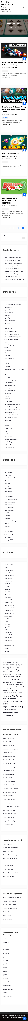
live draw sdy (11, 684)
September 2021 (9, 646)
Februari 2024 (8, 570)
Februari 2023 (8, 600)
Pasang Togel (8, 401)
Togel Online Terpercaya (10, 855)
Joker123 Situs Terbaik (9, 785)
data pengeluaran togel (11, 339)
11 (17, 228)
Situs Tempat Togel (8, 738)
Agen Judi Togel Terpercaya (8, 666)
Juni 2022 (7, 621)
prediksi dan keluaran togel (12, 404)
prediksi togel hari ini (10, 412)
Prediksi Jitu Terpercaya (10, 908)
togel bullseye (8, 442)
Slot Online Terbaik (8, 876)
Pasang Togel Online (9, 763)
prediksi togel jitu (20, 692)
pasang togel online (11, 690)
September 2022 (9, 613)
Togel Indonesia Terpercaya (11, 806)
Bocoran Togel (7, 919)
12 (20, 228)
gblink (11, 674)
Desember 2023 (9, 576)
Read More (5, 77)
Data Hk (6, 480)
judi (8, 680)
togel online (9, 709)
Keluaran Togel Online (9, 905)
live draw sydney (15, 686)
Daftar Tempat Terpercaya (11, 749)
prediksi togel (12, 692)
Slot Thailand (8, 436)
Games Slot (7, 350)
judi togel (6, 682)
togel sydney (9, 715)
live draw (7, 377)
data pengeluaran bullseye (12, 334)
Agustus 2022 (8, 616)
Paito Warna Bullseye (10, 499)
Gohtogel (7, 356)
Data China (7, 475)
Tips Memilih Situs (8, 778)
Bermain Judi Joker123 (9, 792)
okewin (5, 1000)
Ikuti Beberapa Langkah (10, 767)
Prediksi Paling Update (9, 901)
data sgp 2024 (8, 540)
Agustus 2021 (8, 648)
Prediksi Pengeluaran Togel (12, 409)
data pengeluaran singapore (12, 337)
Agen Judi (12, 664)
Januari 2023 (8, 602)
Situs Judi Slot (7, 742)
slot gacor (16, 694)
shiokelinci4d (7, 985)
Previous (7, 228)
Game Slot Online (8, 753)
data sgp (5, 674)
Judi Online (5, 70)
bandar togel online (17, 670)
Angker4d (7, 323)
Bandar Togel (8, 329)
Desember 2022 (9, 605)
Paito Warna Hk (9, 505)
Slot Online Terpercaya (10, 858)
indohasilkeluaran (12, 676)
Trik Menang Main (8, 824)
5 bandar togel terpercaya (10, 662)
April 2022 (7, 627)
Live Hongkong (8, 388)
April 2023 (7, 594)
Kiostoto (6, 372)
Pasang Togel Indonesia (10, 803)
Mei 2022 (7, 624)
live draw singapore (7, 686)
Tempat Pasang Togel (10, 439)
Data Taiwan (8, 488)
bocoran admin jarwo (10, 331)
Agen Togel (7, 318)
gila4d (5, 964)
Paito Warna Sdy (9, 507)
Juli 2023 (6, 586)
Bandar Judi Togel (9, 326)
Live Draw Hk (8, 491)
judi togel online (13, 682)
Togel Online (5, 209)
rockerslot (6, 993)
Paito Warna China (9, 502)
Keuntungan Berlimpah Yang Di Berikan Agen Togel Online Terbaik (14, 109)
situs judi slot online (7, 694)
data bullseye (6, 671)
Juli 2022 (6, 619)
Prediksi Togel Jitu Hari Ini (11, 415)
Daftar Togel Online (8, 770)
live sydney (7, 393)
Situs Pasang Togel (8, 745)
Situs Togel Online (8, 851)
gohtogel (5, 978)
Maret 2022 (7, 629)
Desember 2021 (9, 638)
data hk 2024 (8, 537)
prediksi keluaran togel (11, 407)
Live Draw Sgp (8, 497)
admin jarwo (8, 307)
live (5, 374)
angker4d (17, 666)
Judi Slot (6, 364)
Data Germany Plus (10, 478)
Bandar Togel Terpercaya (10, 848)
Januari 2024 (8, 573)
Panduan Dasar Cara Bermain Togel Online (10, 155)
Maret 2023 (7, 597)
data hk (21, 671)
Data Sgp (7, 486)
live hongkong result (10, 391)
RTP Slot (6, 426)
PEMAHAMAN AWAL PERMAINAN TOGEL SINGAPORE (9, 200)
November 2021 (9, 640)
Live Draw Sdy (8, 494)
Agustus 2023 (8, 584)
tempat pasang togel (12, 699)
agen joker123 (6, 664)
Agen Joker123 (8, 312)
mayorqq (22, 686)
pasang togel (7, 688)
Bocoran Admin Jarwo (9, 880)
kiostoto (20, 682)
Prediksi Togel (7, 915)
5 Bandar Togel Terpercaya (12, 304)
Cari (4, 236)
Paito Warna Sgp (9, 510)
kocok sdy (7, 518)
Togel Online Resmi (8, 869)
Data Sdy (7, 483)
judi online (14, 679)
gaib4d (5, 957)
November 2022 (9, 608)
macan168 (6, 982)
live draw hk (5, 684)
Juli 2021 (6, 651)
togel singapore (10, 712)
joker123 (4, 679)
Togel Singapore (9, 447)
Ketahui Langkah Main (9, 814)
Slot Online (7, 434)
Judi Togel (7, 366)
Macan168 (7, 399)
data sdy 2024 (8, 534)
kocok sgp (7, 515)
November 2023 (9, 578)
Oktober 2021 (8, 643)
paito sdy (7, 523)
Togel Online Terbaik (9, 799)
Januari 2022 (8, 635)
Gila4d (6, 353)
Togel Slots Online (8, 865)
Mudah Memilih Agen (9, 810)
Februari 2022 (8, 632)
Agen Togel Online (9, 320)
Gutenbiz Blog (6, 1017)
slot (5, 431)
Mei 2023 (7, 592)
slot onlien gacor (7, 696)
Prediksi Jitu (6, 912)
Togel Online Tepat (8, 817)
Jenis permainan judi (9, 756)
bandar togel (6, 670)
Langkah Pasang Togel (9, 821)
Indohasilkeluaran (9, 358)
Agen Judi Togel (19, 664)
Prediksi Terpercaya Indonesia (12, 897)
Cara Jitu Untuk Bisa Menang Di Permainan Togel (14, 63)
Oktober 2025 (8, 565)
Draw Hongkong (9, 345)
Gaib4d (6, 347)
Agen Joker (7, 310)
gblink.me (18, 674)
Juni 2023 (7, 589)
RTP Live (6, 423)
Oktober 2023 (8, 581)
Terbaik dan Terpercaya (10, 781)
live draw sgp (18, 684)
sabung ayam (8, 428)
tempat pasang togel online (12, 702)
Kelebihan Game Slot (9, 760)
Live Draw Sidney (9, 382)
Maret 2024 (7, 567)
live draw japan (8, 532)
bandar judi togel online (11, 668)
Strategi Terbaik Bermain (10, 788)
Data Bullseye (8, 472)
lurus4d (6, 396)
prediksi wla (7, 420)
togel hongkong (15, 706)
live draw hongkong (10, 380)
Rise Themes (14, 1019)
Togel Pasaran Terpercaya (11, 862)
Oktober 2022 (8, 611)
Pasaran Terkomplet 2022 (10, 873)
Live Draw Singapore (10, 385)
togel (5, 707)
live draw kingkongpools (11, 521)
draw (5, 342)
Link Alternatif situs (8, 774)
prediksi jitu (5, 692)
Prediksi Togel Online (10, 417)
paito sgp (7, 526)
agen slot (7, 315)
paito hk (6, 529)
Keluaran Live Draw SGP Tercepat (14, 369)
